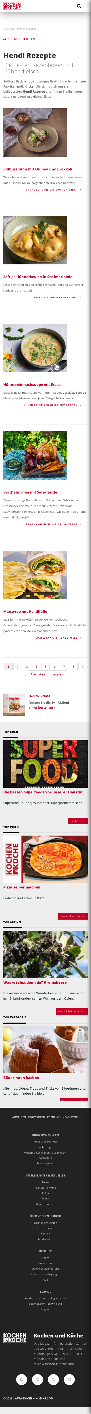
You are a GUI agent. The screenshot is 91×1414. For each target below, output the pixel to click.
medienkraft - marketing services (45, 1298)
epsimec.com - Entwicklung (45, 1304)
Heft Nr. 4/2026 (39, 696)
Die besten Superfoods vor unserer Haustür (43, 792)
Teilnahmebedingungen (45, 1274)
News (45, 1182)
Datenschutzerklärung (45, 1268)
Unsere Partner (45, 1204)
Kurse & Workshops (46, 1141)
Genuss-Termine (45, 1188)
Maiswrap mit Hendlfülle (25, 611)
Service (45, 1292)
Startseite (9, 28)
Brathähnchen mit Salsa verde (30, 492)
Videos (46, 1198)
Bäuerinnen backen (21, 1077)
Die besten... (77, 821)
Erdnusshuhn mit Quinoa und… (52, 189)
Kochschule (46, 1158)
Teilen (30, 39)
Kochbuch (54, 1117)
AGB (45, 1279)
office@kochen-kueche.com (54, 1364)
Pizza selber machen (21, 887)
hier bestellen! (42, 707)
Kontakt (45, 1233)
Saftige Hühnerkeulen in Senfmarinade (37, 276)
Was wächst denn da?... (71, 1011)
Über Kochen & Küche (45, 1216)
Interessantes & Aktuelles (45, 1175)
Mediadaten (45, 1239)
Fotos (45, 1193)
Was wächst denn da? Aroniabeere (35, 982)
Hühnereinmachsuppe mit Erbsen (33, 384)
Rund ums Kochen (45, 1135)
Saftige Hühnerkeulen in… (56, 297)
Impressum (46, 1263)
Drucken (13, 39)
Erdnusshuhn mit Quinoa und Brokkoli (37, 169)
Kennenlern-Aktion (45, 1223)
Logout (45, 1309)
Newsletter (70, 1117)
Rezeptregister (45, 1163)
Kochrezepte (45, 1147)
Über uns (45, 1251)
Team (45, 1258)
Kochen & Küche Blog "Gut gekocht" (45, 1152)
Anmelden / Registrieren (28, 1117)
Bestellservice (45, 1228)
